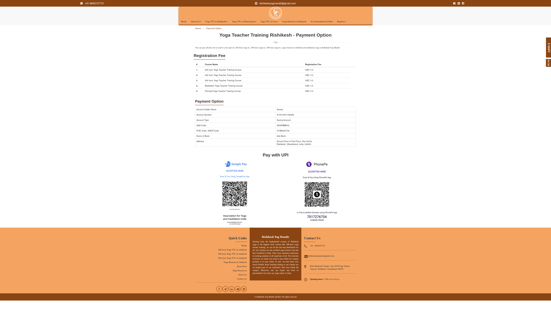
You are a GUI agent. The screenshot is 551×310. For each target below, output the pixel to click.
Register (340, 21)
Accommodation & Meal (322, 21)
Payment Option (213, 28)
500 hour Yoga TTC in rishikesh (232, 258)
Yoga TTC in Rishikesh (215, 21)
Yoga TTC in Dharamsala (243, 21)
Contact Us (242, 279)
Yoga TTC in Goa (268, 21)
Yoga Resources (239, 270)
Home (184, 21)
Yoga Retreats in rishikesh (235, 262)
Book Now (242, 266)
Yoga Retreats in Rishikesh (294, 21)
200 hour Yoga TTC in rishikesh (232, 250)
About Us (195, 21)
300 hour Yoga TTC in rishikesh (232, 254)
